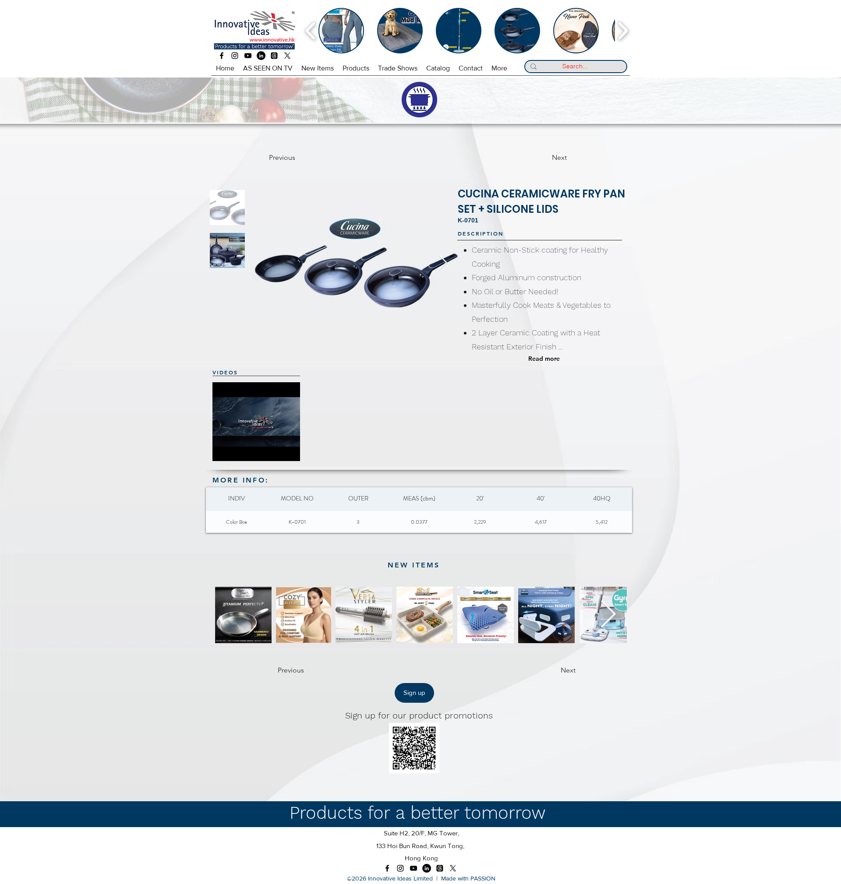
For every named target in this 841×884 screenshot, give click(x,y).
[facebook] (221, 55)
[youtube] (248, 55)
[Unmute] (238, 449)
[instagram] (234, 55)
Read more (544, 359)
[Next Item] (443, 262)
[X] (287, 55)
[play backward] (311, 30)
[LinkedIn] (261, 55)
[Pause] (224, 449)
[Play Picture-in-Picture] (297, 449)
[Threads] (274, 55)
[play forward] (623, 30)
